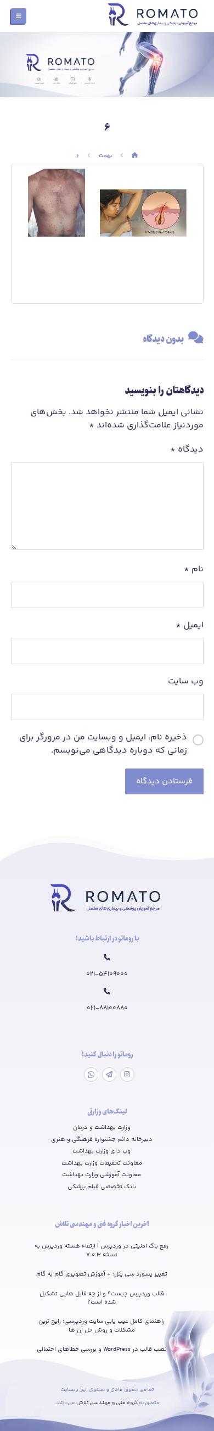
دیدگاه (187, 449)
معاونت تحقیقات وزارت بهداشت (101, 1163)
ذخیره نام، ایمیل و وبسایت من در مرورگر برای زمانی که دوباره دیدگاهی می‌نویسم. (103, 744)
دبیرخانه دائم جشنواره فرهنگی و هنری (102, 1139)
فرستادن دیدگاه (164, 781)
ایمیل (190, 625)
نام (194, 569)
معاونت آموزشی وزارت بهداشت (101, 1175)
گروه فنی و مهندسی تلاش (107, 1403)
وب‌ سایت (186, 681)
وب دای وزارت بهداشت (101, 1151)
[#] (127, 1074)
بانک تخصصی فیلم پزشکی (101, 1187)
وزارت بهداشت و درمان (102, 1127)
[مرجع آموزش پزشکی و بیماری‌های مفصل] (154, 16)
